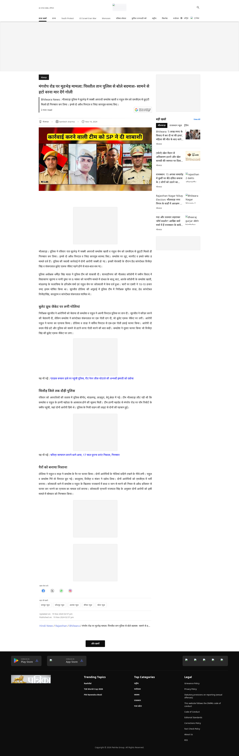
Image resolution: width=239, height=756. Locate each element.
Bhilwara (74, 625)
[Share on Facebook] (43, 591)
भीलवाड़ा (44, 77)
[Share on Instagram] (70, 591)
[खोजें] (198, 7)
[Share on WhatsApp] (61, 591)
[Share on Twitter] (52, 591)
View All (197, 119)
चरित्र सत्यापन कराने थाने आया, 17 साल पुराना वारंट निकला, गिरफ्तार (85, 455)
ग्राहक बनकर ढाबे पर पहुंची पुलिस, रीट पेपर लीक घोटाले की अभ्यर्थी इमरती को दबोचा (92, 378)
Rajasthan (61, 625)
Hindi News (46, 625)
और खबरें (95, 643)
